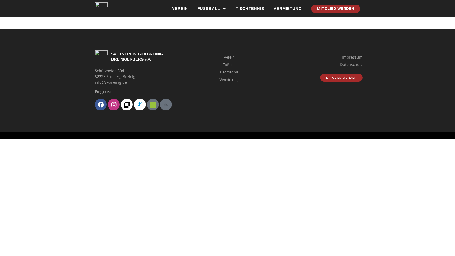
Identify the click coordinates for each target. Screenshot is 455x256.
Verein (180, 9)
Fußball (208, 9)
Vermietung (288, 9)
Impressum (352, 57)
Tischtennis (250, 9)
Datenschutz (351, 64)
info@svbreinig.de (111, 82)
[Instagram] (114, 104)
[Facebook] (101, 104)
